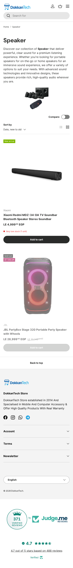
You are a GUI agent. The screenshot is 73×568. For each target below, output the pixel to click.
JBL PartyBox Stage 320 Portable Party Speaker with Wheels (35, 331)
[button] (60, 6)
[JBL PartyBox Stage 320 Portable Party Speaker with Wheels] (36, 287)
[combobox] (36, 15)
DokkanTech (17, 491)
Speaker (16, 26)
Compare (54, 116)
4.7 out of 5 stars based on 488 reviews (36, 550)
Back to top (36, 362)
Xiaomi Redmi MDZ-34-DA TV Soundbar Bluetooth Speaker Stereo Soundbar (30, 217)
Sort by (7, 124)
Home (6, 26)
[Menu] (67, 6)
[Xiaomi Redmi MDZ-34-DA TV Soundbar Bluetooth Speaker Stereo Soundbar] (36, 172)
